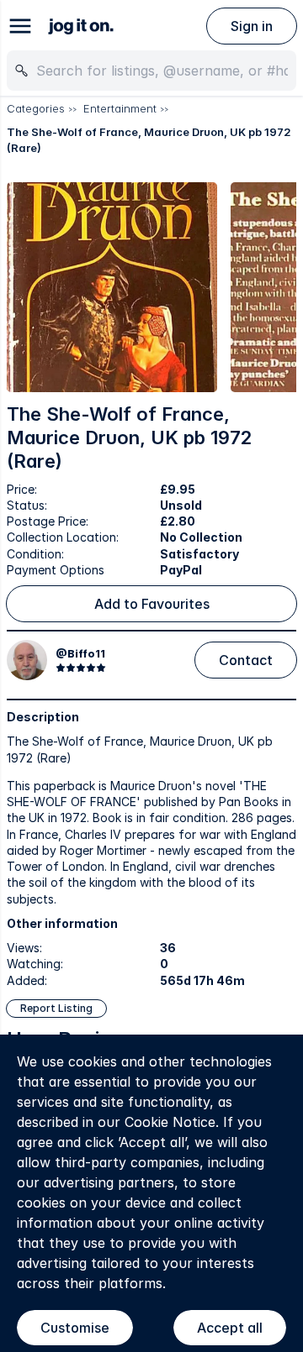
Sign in (252, 26)
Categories (36, 108)
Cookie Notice (170, 1122)
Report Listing (56, 1008)
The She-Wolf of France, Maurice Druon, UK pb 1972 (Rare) (149, 140)
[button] (112, 287)
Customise (74, 1327)
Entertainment (120, 108)
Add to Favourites (152, 603)
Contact (246, 660)
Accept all (230, 1327)
